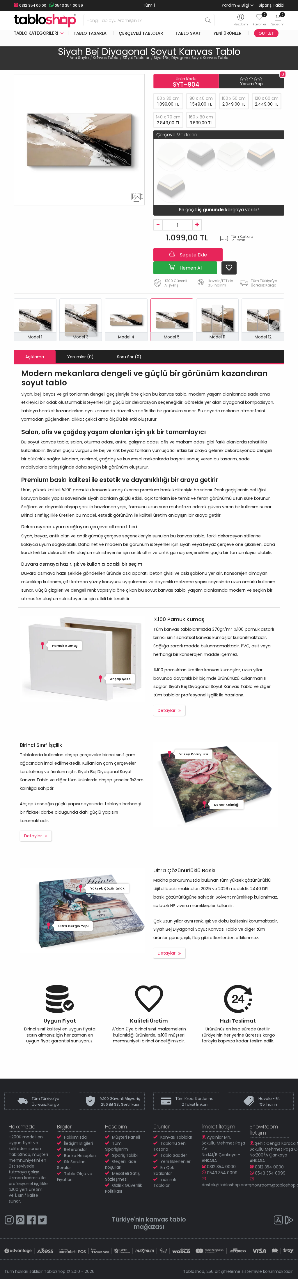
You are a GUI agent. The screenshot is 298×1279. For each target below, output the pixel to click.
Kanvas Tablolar (176, 1137)
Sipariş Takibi (271, 5)
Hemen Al (190, 268)
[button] (276, 324)
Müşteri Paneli (126, 1137)
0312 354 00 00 (32, 5)
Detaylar (166, 710)
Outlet (266, 33)
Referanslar (75, 1149)
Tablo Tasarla (90, 33)
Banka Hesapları (80, 1156)
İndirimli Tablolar (164, 1182)
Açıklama (34, 357)
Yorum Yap (251, 84)
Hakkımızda (75, 1137)
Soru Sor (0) (129, 357)
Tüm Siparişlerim (116, 1146)
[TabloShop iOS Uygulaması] (278, 1221)
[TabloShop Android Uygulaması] (289, 1221)
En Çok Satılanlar (163, 1170)
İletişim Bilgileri (78, 1143)
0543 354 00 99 (68, 5)
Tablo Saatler (173, 1155)
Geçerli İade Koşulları (120, 1164)
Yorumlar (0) (80, 357)
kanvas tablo (166, 1219)
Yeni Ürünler (227, 33)
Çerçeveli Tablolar (141, 33)
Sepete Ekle (193, 254)
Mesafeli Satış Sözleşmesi (122, 1176)
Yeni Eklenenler (175, 1161)
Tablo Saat (188, 33)
